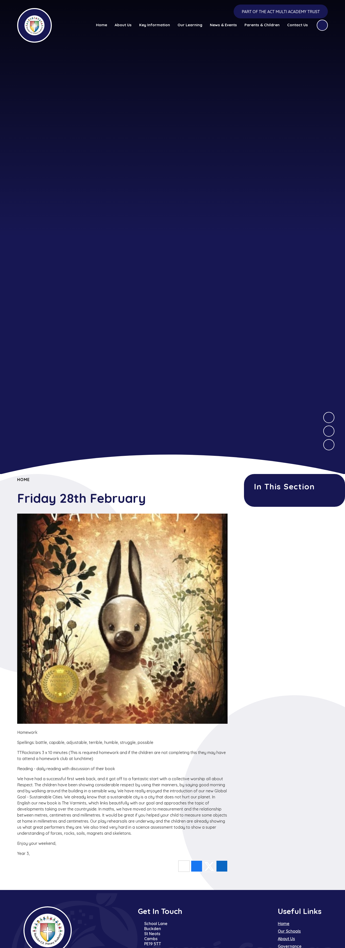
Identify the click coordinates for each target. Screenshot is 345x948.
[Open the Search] (322, 25)
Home (23, 479)
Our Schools (289, 931)
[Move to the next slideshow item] (328, 417)
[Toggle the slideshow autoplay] (328, 444)
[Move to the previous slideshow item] (328, 431)
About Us (286, 938)
